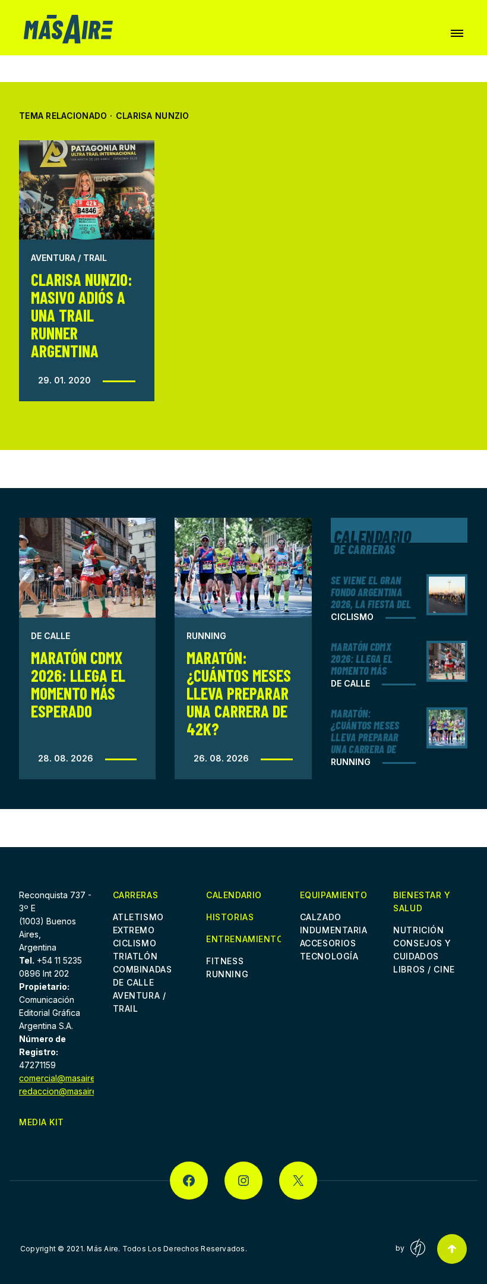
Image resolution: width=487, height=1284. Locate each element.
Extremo (134, 930)
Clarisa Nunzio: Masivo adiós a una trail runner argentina (81, 315)
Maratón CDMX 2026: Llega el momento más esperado (78, 684)
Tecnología (329, 956)
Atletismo (138, 917)
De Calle (50, 636)
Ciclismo (352, 617)
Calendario (234, 895)
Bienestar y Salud (421, 901)
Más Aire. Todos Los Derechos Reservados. (167, 1248)
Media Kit (41, 1122)
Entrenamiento (243, 940)
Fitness (225, 961)
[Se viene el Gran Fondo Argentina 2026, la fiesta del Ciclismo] (446, 594)
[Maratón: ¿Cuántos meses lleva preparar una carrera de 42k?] (243, 568)
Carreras (135, 895)
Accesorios (328, 943)
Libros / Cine (423, 969)
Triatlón (135, 956)
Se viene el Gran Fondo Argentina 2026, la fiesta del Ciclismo (371, 598)
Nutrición (418, 930)
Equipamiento (334, 895)
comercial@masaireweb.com (75, 1078)
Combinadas (142, 969)
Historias (230, 917)
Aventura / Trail (69, 258)
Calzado (320, 917)
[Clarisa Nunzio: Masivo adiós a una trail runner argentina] (86, 190)
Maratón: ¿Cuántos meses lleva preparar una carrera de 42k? (238, 693)
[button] (457, 33)
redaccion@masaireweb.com (76, 1091)
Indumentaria (334, 930)
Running (206, 636)
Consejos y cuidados (422, 949)
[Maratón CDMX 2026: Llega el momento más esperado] (87, 568)
